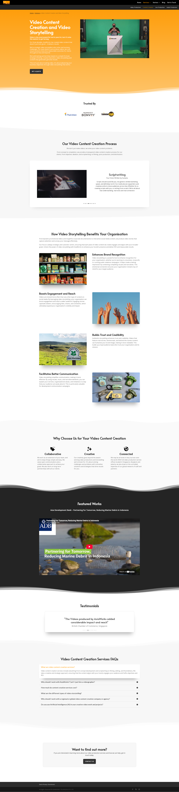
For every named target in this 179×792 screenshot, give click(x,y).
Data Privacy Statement (47, 784)
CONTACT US (89, 761)
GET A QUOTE (36, 71)
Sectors (155, 2)
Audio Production (172, 7)
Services (146, 2)
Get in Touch (171, 2)
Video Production (135, 7)
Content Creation (148, 7)
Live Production (160, 7)
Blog (163, 2)
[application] (62, 184)
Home (139, 2)
